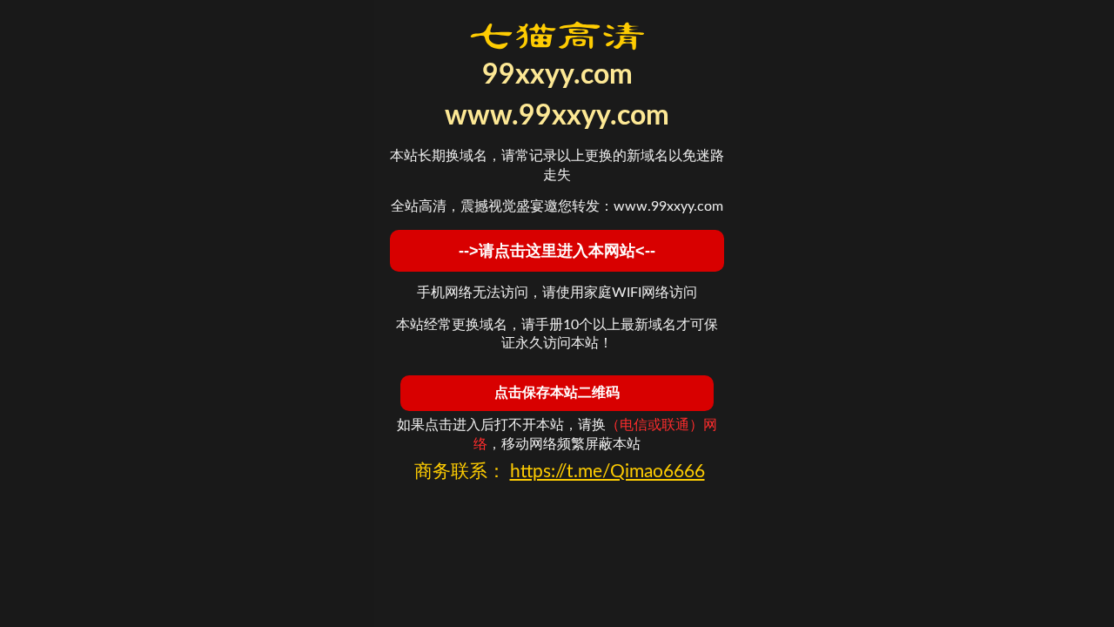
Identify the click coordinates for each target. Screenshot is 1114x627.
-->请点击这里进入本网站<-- (557, 251)
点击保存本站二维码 (557, 392)
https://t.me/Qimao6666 (607, 471)
